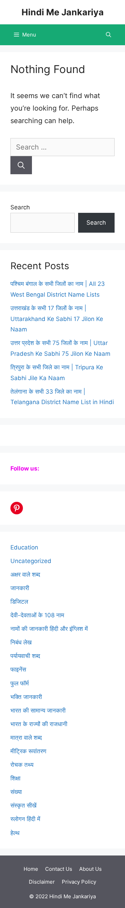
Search (20, 207)
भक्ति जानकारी (26, 696)
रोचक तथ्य (21, 764)
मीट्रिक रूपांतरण (28, 751)
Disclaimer (42, 881)
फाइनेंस (18, 669)
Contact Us (58, 869)
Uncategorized (30, 560)
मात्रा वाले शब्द (26, 737)
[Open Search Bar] (108, 34)
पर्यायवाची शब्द (25, 655)
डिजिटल (19, 601)
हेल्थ (14, 832)
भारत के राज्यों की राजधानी (38, 724)
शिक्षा (15, 778)
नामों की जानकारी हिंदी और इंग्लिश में (49, 628)
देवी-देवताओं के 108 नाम (37, 615)
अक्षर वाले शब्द (25, 574)
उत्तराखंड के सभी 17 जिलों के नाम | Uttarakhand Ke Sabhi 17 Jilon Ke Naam (56, 319)
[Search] (21, 165)
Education (24, 547)
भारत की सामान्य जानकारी (38, 710)
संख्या (16, 791)
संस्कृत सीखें (23, 805)
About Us (90, 869)
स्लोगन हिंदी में (25, 818)
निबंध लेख (21, 642)
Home (31, 869)
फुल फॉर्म (19, 683)
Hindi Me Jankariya (63, 12)
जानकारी (19, 588)
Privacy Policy (79, 881)
